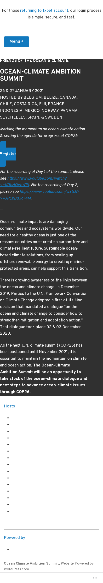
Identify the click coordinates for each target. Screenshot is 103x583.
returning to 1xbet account (44, 10)
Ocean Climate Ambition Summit (31, 563)
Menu (19, 41)
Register (8, 154)
